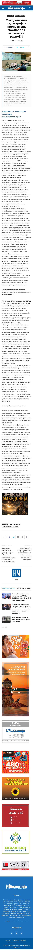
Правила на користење (13, 942)
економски (17, 524)
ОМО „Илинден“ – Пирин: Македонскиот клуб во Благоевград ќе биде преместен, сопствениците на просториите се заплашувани (24, 554)
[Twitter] (13, 537)
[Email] (18, 537)
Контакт (24, 942)
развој (10, 524)
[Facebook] (9, 537)
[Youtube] (21, 933)
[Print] (22, 537)
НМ (13, 40)
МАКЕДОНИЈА (5, 609)
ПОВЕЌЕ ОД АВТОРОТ (24, 588)
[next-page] (6, 626)
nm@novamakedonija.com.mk (19, 921)
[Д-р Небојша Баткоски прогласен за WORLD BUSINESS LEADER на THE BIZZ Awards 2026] (6, 596)
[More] (28, 47)
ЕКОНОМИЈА (11, 15)
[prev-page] (3, 626)
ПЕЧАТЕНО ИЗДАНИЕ (20, 15)
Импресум (8, 940)
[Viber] (26, 537)
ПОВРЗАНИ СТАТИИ (8, 588)
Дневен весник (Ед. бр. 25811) (10, 526)
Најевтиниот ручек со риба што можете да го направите (21, 620)
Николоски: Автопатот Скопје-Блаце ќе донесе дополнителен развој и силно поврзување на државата (21, 609)
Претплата (23, 940)
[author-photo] (16, 577)
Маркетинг (16, 940)
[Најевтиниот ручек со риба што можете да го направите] (6, 620)
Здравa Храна (5, 622)
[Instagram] (16, 933)
